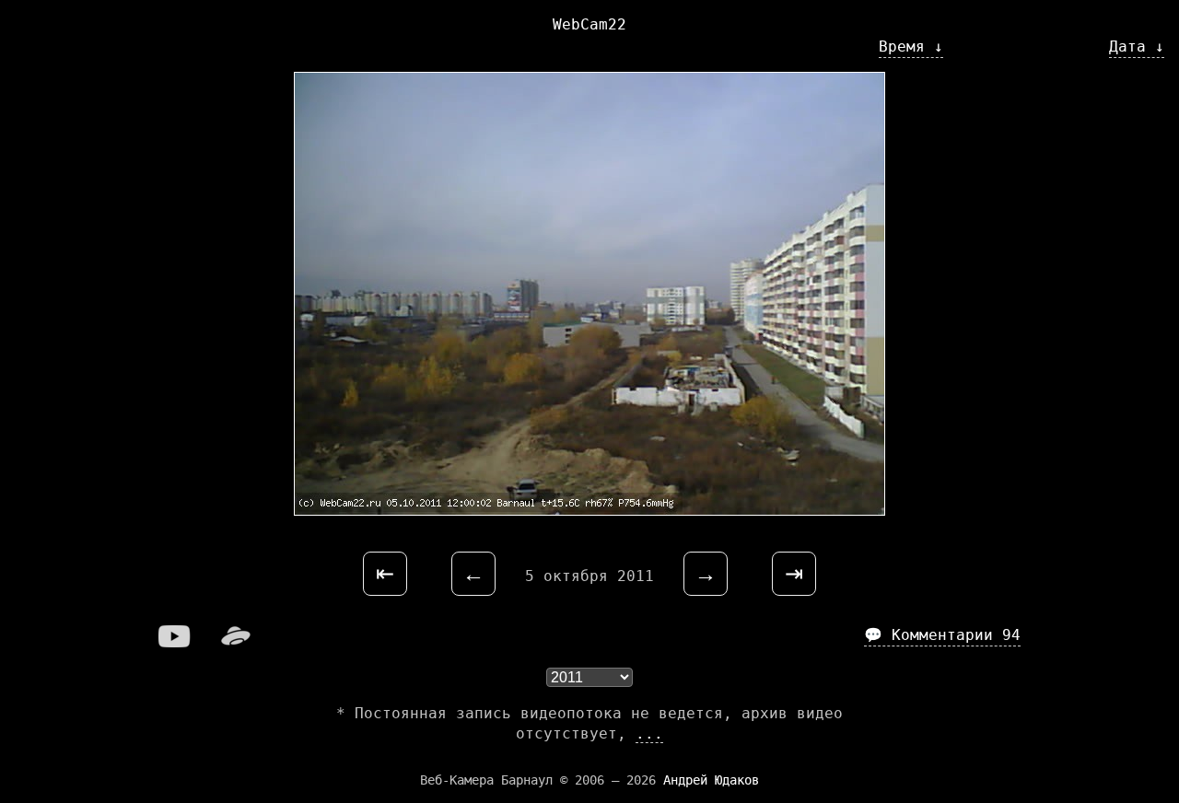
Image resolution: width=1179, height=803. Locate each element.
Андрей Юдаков (711, 780)
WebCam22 (589, 24)
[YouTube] (175, 642)
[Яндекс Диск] (236, 642)
